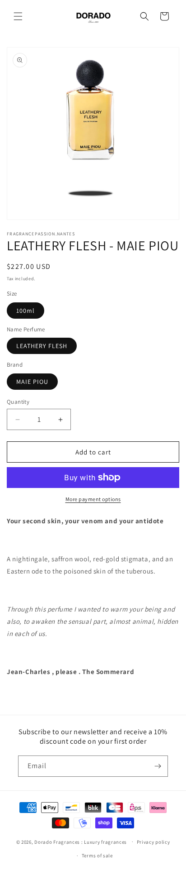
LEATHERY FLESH (41, 346)
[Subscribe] (157, 766)
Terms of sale (97, 855)
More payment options (93, 499)
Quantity (18, 402)
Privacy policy (153, 842)
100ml (25, 310)
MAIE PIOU (32, 382)
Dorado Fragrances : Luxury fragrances (81, 841)
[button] (18, 16)
